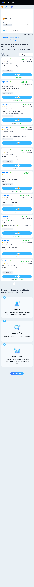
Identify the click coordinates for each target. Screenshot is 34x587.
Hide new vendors (5, 55)
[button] (11, 25)
